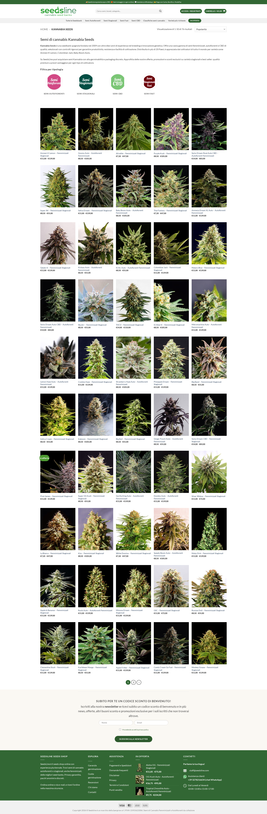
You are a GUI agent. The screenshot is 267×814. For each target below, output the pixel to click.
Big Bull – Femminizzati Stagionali (130, 439)
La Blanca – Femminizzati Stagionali (55, 553)
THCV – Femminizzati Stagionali (130, 325)
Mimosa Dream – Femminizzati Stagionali (129, 611)
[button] (191, 11)
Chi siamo (92, 787)
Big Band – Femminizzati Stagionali (207, 382)
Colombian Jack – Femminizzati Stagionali (167, 268)
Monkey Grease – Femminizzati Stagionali (205, 668)
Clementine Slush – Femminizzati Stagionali (54, 668)
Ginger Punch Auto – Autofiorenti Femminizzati (168, 440)
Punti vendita (115, 790)
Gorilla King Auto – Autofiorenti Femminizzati (130, 497)
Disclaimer (114, 775)
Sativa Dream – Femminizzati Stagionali (95, 210)
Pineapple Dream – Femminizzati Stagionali (168, 383)
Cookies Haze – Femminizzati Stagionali (95, 382)
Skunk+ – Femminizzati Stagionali (92, 325)
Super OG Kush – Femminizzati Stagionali (91, 497)
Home (44, 29)
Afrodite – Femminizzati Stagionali (131, 153)
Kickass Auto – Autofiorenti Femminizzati (90, 268)
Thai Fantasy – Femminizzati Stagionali (170, 210)
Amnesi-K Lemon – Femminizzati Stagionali (54, 154)
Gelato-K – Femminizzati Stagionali (55, 268)
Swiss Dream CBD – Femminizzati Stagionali (206, 440)
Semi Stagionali (110, 20)
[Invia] (160, 11)
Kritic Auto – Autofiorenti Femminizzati (133, 268)
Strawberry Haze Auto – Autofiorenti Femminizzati (132, 383)
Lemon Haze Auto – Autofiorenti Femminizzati (54, 383)
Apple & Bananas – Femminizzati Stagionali (54, 611)
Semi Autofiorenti (93, 20)
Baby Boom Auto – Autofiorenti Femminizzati (129, 211)
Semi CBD (136, 20)
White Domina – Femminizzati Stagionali (133, 553)
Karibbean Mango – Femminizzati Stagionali (92, 668)
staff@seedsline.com (199, 770)
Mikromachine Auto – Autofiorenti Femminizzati (207, 325)
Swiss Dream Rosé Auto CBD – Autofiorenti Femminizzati (205, 154)
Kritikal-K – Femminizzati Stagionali (169, 325)
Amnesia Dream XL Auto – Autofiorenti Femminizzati (209, 211)
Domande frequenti (118, 770)
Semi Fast (124, 20)
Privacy (112, 780)
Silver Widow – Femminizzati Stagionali (208, 496)
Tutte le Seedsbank (74, 20)
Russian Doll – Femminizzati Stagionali (208, 610)
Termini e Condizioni (119, 785)
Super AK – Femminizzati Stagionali (55, 210)
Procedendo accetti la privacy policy (135, 730)
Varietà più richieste (177, 20)
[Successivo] (139, 682)
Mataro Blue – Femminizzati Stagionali (208, 268)
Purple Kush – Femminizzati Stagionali (170, 153)
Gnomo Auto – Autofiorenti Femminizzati (90, 154)
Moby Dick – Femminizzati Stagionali (207, 553)
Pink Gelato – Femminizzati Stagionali (56, 496)
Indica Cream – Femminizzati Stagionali (57, 439)
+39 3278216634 (196, 779)
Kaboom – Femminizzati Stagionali (93, 439)
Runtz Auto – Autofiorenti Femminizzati (95, 610)
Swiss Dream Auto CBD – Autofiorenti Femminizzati (56, 325)
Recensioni (93, 782)
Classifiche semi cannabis (154, 20)
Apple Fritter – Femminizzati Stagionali (132, 667)
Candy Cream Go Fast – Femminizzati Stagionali (170, 668)
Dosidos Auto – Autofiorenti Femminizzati (166, 497)
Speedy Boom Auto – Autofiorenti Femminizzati (168, 554)
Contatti (92, 792)
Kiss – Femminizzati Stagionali (91, 553)
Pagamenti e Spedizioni (120, 765)
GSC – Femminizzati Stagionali (167, 610)
